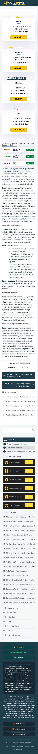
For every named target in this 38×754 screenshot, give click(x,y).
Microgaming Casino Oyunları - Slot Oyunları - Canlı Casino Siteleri (20, 517)
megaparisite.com (13, 635)
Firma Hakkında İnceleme (17, 444)
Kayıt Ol (29, 149)
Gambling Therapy (20, 729)
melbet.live (11, 617)
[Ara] (33, 430)
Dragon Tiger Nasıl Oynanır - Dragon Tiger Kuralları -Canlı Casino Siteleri (20, 548)
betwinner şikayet (13, 626)
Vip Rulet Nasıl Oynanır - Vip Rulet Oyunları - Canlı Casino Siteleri (20, 521)
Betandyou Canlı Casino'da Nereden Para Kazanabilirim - (20, 603)
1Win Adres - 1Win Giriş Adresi (17, 575)
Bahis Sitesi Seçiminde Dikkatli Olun (21, 451)
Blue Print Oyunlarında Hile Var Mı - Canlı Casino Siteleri (20, 415)
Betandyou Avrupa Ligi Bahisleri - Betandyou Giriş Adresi (20, 594)
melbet (9, 622)
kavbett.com (11, 613)
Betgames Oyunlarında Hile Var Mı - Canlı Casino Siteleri (18, 385)
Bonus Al (27, 462)
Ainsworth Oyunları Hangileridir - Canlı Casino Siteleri (20, 410)
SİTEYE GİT (18, 37)
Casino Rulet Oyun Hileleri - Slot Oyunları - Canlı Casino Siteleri (20, 406)
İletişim (13, 746)
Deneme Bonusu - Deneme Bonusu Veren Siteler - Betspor (19, 375)
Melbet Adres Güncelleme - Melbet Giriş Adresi (20, 585)
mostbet (10, 631)
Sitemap (7, 746)
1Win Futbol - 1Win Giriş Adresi (17, 571)
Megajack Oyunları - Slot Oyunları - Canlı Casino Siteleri (20, 553)
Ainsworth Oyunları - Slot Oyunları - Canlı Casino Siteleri (20, 401)
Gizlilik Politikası (19, 749)
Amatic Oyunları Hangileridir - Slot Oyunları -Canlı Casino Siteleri (20, 557)
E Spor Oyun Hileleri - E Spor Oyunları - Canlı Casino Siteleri (20, 526)
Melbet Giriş (8, 664)
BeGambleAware (20, 734)
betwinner (16, 664)
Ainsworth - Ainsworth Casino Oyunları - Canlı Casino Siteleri (20, 397)
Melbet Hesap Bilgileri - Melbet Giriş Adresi (20, 580)
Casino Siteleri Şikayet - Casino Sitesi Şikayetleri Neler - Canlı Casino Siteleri (20, 566)
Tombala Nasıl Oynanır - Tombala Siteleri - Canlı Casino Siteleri (20, 544)
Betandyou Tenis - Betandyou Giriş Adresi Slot (20, 589)
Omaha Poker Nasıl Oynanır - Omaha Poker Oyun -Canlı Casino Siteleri (20, 539)
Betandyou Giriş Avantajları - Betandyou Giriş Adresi (20, 598)
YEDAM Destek (20, 724)
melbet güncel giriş (25, 664)
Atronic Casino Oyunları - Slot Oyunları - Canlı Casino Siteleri (20, 535)
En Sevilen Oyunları (14, 448)
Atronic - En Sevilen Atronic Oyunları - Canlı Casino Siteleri (20, 530)
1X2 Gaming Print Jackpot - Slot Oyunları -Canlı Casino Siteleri (20, 562)
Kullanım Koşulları (29, 746)
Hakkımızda (20, 746)
